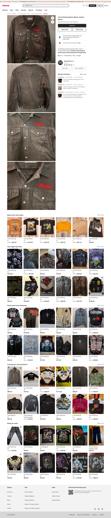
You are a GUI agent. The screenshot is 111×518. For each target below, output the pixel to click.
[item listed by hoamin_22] (80, 286)
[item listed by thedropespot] (96, 345)
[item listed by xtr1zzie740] (31, 463)
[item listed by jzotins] (96, 259)
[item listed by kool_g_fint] (47, 463)
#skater (74, 51)
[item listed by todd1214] (96, 286)
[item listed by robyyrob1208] (96, 435)
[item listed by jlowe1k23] (14, 286)
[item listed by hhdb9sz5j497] (31, 318)
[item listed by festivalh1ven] (63, 286)
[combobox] (45, 5)
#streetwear (62, 52)
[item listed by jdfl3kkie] (47, 286)
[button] (75, 65)
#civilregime (81, 51)
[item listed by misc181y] (14, 259)
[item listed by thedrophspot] (96, 318)
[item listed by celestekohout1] (47, 435)
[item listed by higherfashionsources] (80, 376)
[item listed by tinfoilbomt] (80, 345)
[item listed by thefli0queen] (14, 404)
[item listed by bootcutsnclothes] (63, 435)
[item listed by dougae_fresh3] (14, 463)
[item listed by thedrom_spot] (80, 259)
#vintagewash (81, 52)
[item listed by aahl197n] (31, 404)
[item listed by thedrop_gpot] (47, 376)
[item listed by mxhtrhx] (31, 286)
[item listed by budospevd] (47, 259)
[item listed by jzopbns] (96, 463)
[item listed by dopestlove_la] (14, 227)
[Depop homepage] (5, 5)
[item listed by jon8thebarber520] (63, 259)
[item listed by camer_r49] (63, 404)
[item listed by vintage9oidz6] (63, 318)
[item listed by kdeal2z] (31, 345)
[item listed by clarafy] (31, 259)
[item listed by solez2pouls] (47, 318)
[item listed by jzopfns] (80, 463)
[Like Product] (21, 219)
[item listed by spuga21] (14, 345)
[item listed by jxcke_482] (14, 376)
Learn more (66, 39)
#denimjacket (71, 52)
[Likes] (83, 6)
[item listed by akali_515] (80, 318)
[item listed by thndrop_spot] (80, 404)
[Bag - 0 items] (86, 6)
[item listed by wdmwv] (31, 435)
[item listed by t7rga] (96, 376)
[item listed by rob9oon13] (47, 404)
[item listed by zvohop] (14, 318)
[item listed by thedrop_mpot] (96, 404)
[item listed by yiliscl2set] (63, 345)
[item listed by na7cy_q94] (80, 435)
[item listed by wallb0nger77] (14, 435)
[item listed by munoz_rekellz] (47, 345)
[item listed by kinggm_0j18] (31, 376)
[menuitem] (5, 10)
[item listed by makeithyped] (63, 463)
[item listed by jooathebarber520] (63, 376)
